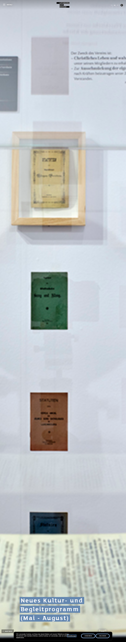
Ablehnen (102, 636)
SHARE (103, 631)
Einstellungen (72, 636)
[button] (7, 4)
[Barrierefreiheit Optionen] (121, 5)
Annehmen (88, 636)
